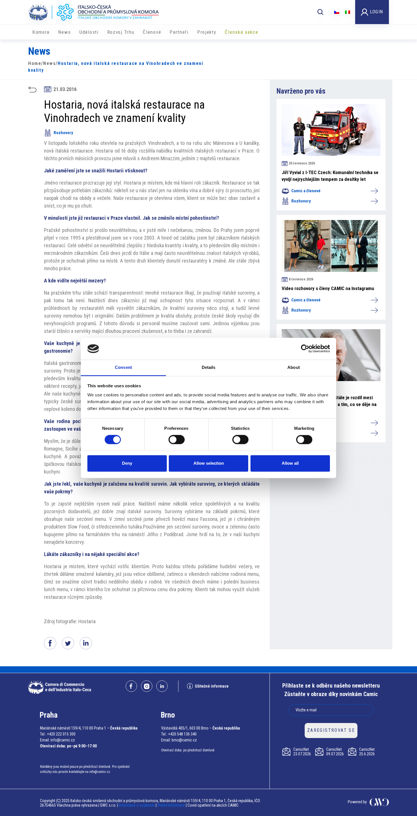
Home (34, 63)
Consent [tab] (123, 367)
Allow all (290, 463)
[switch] (177, 439)
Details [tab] (209, 367)
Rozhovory (63, 132)
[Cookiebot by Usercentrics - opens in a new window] (305, 348)
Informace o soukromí (137, 805)
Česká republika (124, 728)
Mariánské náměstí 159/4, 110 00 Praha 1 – (74, 728)
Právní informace (171, 805)
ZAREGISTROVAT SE (331, 730)
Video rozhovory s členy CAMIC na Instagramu (328, 288)
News (64, 32)
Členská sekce (241, 32)
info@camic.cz (62, 740)
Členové (152, 32)
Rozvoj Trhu (120, 32)
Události (89, 32)
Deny (127, 463)
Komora (41, 32)
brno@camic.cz (184, 740)
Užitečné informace (212, 686)
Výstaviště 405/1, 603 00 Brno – (186, 728)
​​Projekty (206, 32)
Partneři (179, 32)
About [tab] (293, 367)
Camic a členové (306, 190)
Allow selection (208, 463)
